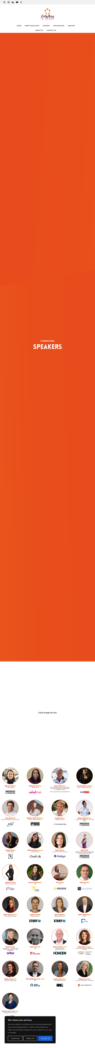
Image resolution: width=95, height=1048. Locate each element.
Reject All (30, 1038)
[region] (30, 1029)
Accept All (45, 1038)
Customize (15, 1038)
